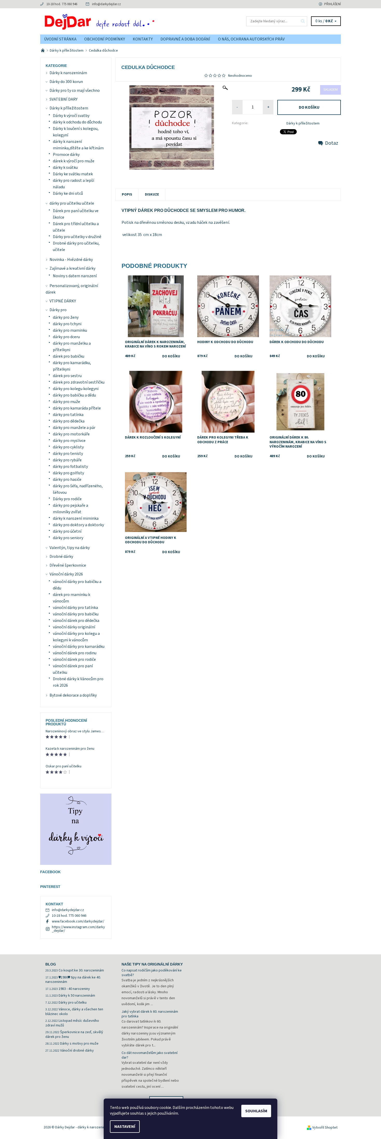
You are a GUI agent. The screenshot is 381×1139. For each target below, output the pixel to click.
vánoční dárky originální (74, 627)
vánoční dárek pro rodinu (74, 653)
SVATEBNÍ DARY (63, 99)
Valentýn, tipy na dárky (70, 548)
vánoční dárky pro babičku (75, 614)
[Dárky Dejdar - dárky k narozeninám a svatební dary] (115, 21)
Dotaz (331, 143)
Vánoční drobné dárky (77, 1050)
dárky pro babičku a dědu (74, 395)
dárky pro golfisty (68, 473)
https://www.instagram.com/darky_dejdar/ (78, 929)
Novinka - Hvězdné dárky (71, 259)
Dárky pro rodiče (67, 499)
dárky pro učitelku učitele (72, 203)
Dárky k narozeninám (68, 73)
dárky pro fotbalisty (70, 466)
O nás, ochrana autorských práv (251, 39)
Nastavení (124, 1126)
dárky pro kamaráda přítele (77, 408)
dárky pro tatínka (68, 415)
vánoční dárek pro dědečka (76, 620)
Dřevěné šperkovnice (68, 565)
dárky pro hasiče (67, 479)
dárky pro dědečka (68, 421)
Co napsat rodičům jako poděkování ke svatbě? (152, 973)
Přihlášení (332, 4)
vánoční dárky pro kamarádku (78, 646)
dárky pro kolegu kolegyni (75, 389)
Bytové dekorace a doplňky (73, 695)
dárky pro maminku (70, 330)
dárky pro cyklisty (68, 447)
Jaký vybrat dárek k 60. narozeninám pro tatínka (150, 1014)
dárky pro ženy (66, 317)
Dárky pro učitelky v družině (77, 237)
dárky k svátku (65, 167)
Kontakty (143, 39)
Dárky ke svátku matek (73, 174)
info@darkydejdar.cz (106, 4)
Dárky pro (58, 310)
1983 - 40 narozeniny (74, 988)
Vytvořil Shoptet (324, 1127)
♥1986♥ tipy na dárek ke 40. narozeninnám (73, 980)
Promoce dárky (66, 154)
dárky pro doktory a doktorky (78, 525)
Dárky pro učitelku (73, 1002)
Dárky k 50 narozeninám (77, 995)
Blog (50, 964)
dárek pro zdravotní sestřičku (78, 382)
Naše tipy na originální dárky (152, 964)
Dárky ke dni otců (68, 193)
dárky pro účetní (67, 531)
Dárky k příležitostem (303, 123)
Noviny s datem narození (75, 276)
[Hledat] (303, 21)
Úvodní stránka (60, 39)
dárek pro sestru (67, 376)
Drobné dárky (61, 556)
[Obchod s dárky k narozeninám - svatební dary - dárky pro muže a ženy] (43, 50)
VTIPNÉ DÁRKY (63, 301)
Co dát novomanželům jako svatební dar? (150, 1055)
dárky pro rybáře (67, 460)
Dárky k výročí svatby (71, 116)
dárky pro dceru (66, 337)
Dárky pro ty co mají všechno (75, 90)
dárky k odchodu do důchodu (77, 122)
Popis (127, 194)
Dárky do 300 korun (66, 82)
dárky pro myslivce (69, 440)
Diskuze (152, 194)
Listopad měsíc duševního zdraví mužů (72, 1023)
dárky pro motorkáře (71, 434)
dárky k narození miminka (75, 518)
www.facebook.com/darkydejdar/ (78, 921)
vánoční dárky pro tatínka (75, 607)
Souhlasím (256, 1111)
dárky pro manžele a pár (74, 427)
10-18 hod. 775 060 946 (61, 4)
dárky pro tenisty (68, 453)
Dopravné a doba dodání (185, 39)
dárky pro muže (66, 402)
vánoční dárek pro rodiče (74, 659)
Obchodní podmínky (104, 39)
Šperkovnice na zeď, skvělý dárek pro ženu (74, 1034)
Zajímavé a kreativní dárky (72, 268)
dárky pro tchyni (67, 324)
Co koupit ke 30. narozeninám (81, 970)
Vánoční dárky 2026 (66, 574)
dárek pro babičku (68, 356)
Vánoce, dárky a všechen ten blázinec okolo (74, 1012)
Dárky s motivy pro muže (79, 1043)
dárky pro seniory (68, 538)
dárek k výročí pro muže (73, 161)
